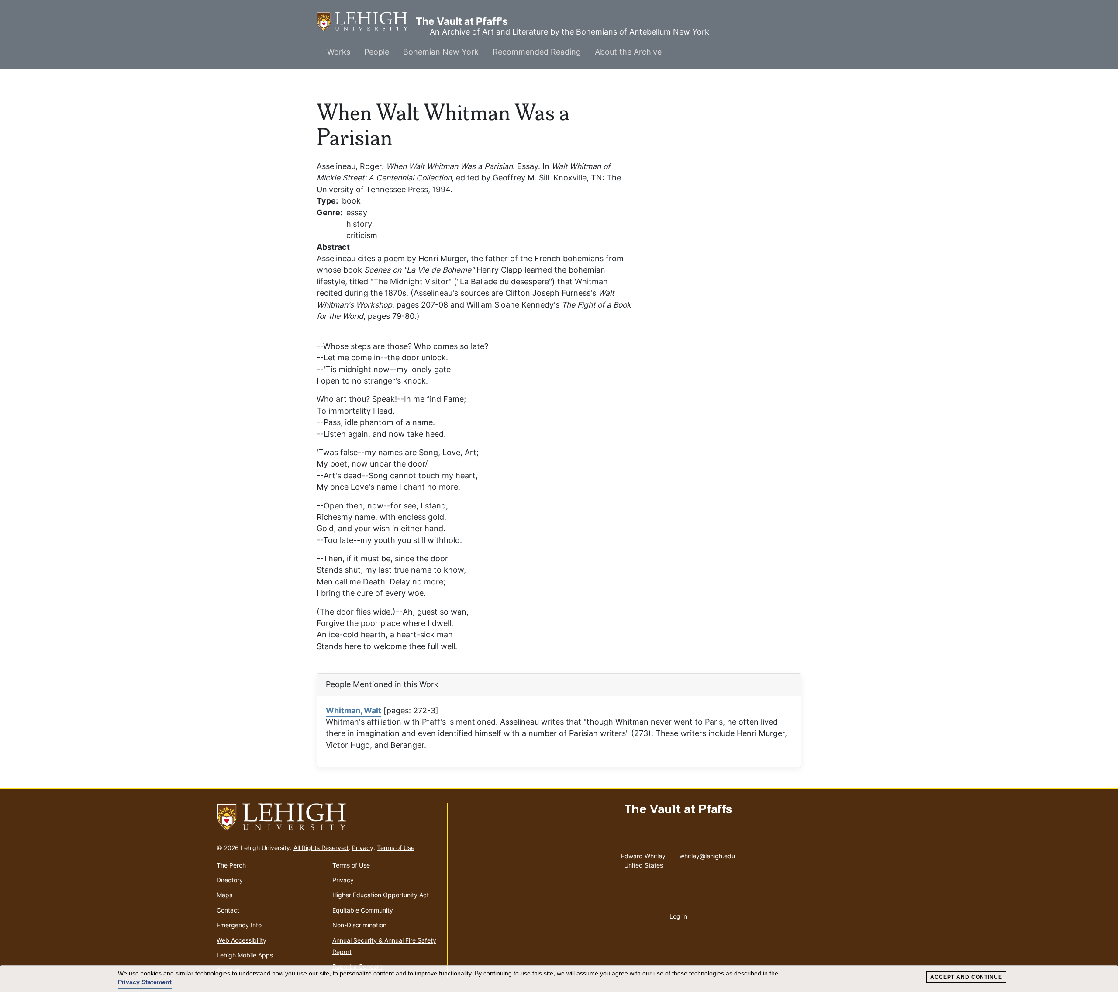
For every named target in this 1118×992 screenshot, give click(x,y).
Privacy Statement (145, 981)
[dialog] (559, 979)
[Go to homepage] (328, 817)
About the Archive (628, 51)
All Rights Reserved (321, 847)
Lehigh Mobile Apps (245, 955)
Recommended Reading (537, 51)
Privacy (362, 847)
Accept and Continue (966, 977)
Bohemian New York (441, 51)
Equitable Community (362, 910)
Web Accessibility (241, 940)
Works (338, 51)
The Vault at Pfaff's (366, 21)
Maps (224, 895)
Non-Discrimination (359, 925)
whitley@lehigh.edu (707, 854)
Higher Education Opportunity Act (380, 895)
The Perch (231, 865)
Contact (228, 910)
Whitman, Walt (353, 710)
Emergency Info (239, 925)
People (376, 51)
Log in (678, 916)
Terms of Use (395, 847)
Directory (230, 880)
